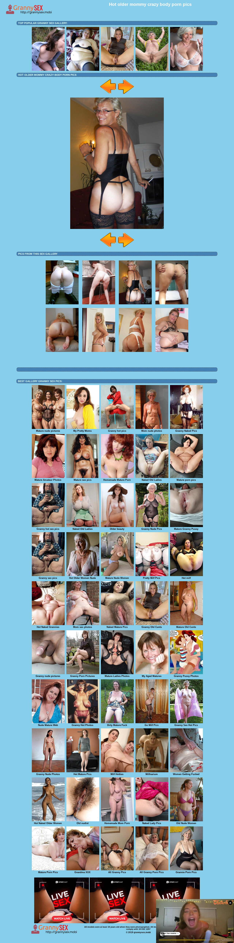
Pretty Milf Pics (151, 578)
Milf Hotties (117, 774)
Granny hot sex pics (48, 529)
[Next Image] (126, 94)
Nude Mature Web (48, 725)
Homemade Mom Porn (117, 823)
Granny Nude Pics (151, 529)
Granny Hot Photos (82, 725)
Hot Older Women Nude (82, 578)
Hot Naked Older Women (48, 823)
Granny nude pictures (48, 676)
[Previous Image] (108, 94)
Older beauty (117, 529)
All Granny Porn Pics (152, 872)
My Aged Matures (151, 676)
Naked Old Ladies (152, 480)
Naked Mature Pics (117, 627)
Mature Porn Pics (48, 872)
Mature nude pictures (48, 431)
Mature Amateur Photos (48, 480)
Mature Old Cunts (186, 627)
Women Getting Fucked (186, 774)
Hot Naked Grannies (48, 627)
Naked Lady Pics (151, 823)
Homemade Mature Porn (117, 480)
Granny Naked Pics (186, 431)
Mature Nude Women (117, 578)
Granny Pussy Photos (186, 676)
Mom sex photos (82, 627)
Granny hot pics (117, 431)
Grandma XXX (82, 872)
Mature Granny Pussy (186, 529)
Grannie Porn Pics (186, 872)
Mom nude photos (151, 431)
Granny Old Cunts (151, 627)
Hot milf (186, 578)
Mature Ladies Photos (117, 676)
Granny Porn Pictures (82, 676)
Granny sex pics (48, 578)
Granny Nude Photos (48, 774)
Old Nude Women (186, 823)
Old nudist (82, 823)
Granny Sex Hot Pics (186, 725)
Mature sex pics (82, 480)
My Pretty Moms (82, 431)
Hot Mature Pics (82, 774)
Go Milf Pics (151, 725)
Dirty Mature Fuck (117, 725)
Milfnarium (152, 774)
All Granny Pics (117, 872)
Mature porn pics (186, 480)
